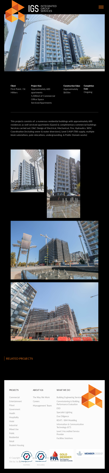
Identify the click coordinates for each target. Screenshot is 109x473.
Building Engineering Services (69, 397)
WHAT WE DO (63, 390)
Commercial (14, 397)
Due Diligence (63, 416)
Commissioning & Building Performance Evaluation (68, 403)
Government (14, 409)
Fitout (11, 405)
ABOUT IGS (38, 390)
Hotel (11, 421)
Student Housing (16, 445)
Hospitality (14, 417)
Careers (36, 401)
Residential (14, 437)
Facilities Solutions (65, 438)
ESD (58, 408)
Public (11, 433)
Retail (11, 441)
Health (12, 413)
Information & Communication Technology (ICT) (70, 425)
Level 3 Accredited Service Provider (68, 432)
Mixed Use (13, 429)
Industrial (13, 425)
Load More (54, 370)
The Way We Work (41, 397)
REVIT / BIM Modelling (67, 420)
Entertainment (15, 401)
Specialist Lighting (64, 412)
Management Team (42, 405)
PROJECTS (14, 390)
